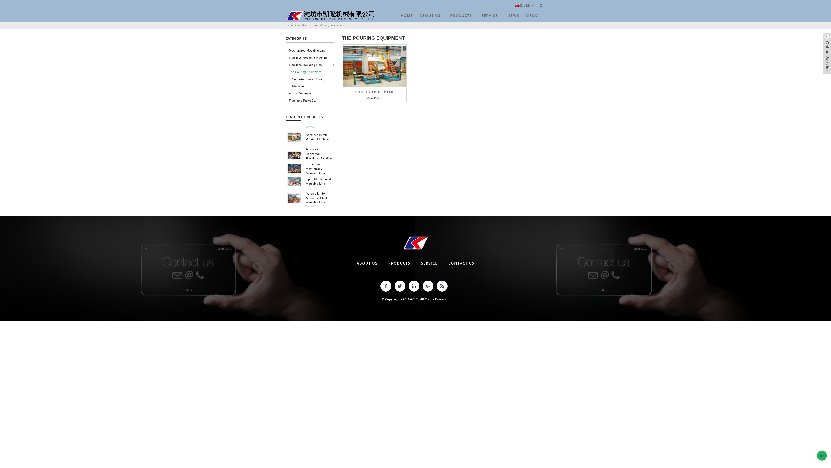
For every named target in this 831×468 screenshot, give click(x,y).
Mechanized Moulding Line (307, 50)
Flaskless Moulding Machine (308, 57)
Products (461, 15)
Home (407, 15)
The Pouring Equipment (329, 25)
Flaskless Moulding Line (305, 65)
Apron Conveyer (300, 93)
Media (532, 15)
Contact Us (461, 263)
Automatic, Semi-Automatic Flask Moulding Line (317, 198)
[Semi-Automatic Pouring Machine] (374, 66)
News (513, 15)
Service (490, 15)
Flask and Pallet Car (303, 100)
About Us (430, 15)
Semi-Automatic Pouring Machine (308, 82)
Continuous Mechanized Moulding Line (315, 168)
